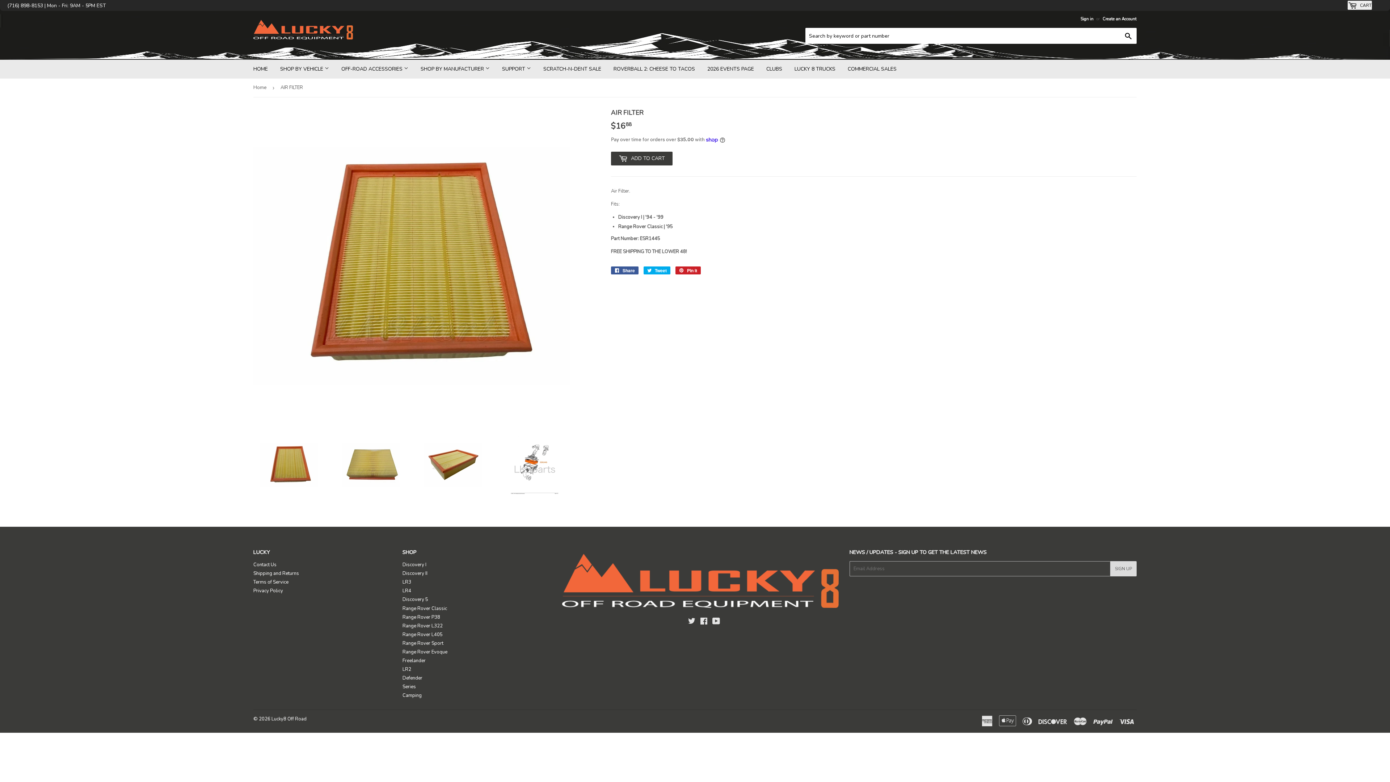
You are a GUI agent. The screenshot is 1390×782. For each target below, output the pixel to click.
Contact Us (265, 565)
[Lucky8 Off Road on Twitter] (691, 622)
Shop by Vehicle (302, 69)
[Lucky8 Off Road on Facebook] (704, 622)
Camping (412, 695)
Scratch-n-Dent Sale (572, 69)
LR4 (407, 591)
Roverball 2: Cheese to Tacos (654, 69)
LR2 (407, 669)
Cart (1365, 5)
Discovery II (415, 573)
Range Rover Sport (423, 643)
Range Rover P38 (421, 617)
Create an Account (1120, 19)
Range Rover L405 (423, 634)
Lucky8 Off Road (289, 719)
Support (514, 69)
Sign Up (1123, 569)
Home (260, 69)
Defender (412, 678)
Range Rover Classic (425, 608)
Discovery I (414, 565)
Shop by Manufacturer (453, 69)
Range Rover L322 (423, 626)
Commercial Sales (872, 69)
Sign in (1087, 19)
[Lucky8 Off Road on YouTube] (716, 622)
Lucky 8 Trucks (815, 69)
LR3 (407, 582)
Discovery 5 (415, 599)
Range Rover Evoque (425, 652)
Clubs (774, 69)
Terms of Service (270, 582)
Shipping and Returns (276, 573)
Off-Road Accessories (372, 69)
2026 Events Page (730, 69)
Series (409, 687)
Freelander (414, 660)
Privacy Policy (268, 591)
